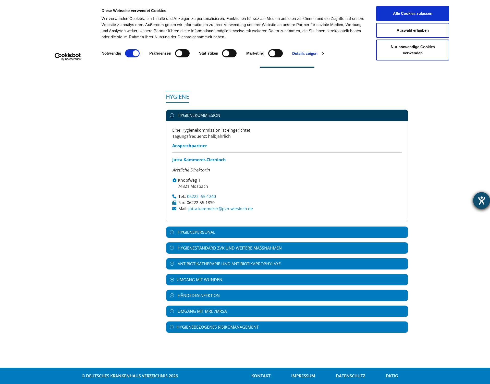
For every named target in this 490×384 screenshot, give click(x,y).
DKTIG (392, 376)
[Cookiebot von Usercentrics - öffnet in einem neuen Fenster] (67, 56)
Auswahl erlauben (413, 30)
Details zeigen (304, 53)
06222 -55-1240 (201, 196)
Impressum (303, 376)
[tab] (287, 115)
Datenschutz (350, 376)
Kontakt (261, 376)
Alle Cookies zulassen (412, 13)
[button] (287, 115)
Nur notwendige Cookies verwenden (413, 50)
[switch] (182, 53)
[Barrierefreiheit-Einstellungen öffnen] (481, 200)
